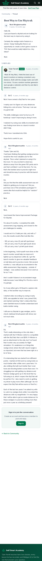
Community (6, 14)
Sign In (21, 423)
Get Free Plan (33, 8)
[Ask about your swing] (35, 3)
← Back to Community (10, 433)
